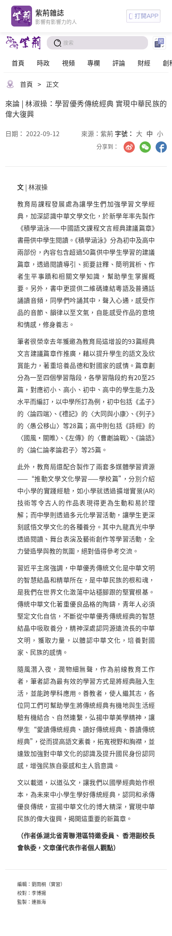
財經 (144, 62)
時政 (43, 62)
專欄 (93, 62)
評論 (118, 62)
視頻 (68, 62)
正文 (52, 84)
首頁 (18, 62)
